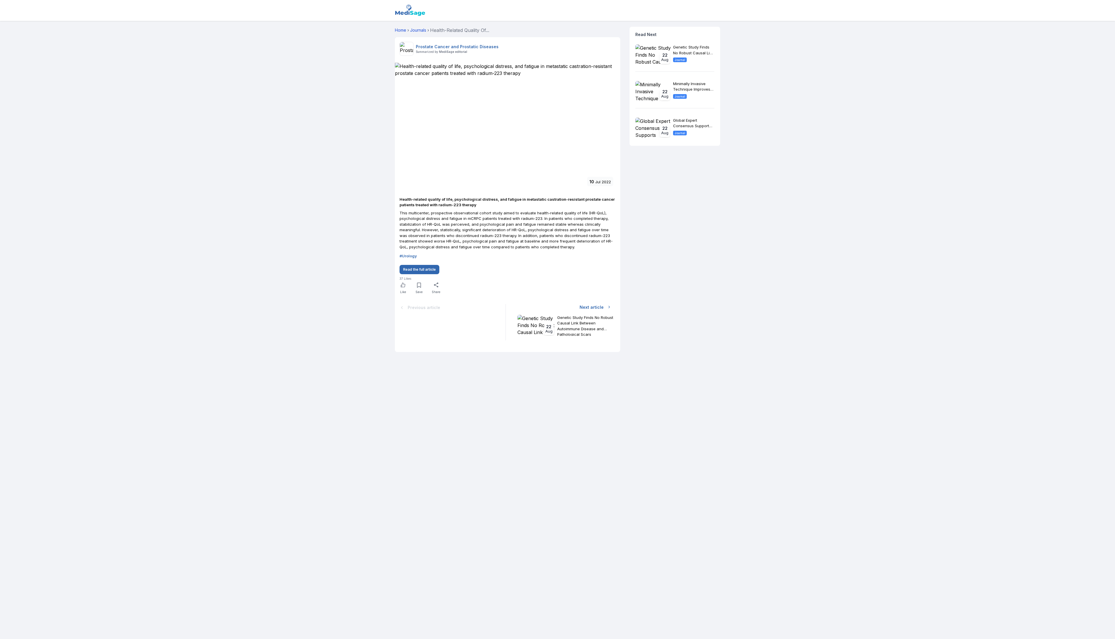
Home (400, 30)
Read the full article (419, 269)
